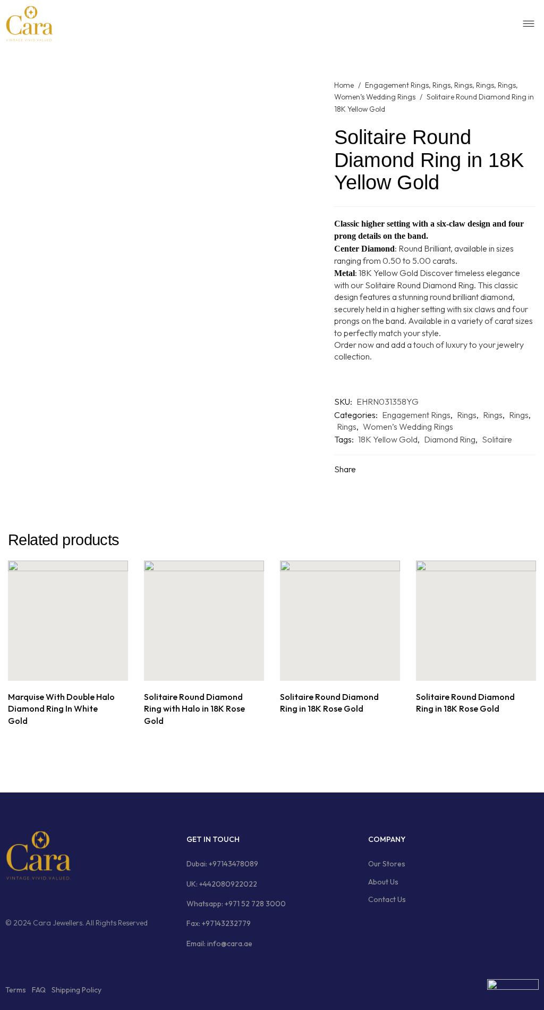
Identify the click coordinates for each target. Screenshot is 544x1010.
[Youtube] (69, 898)
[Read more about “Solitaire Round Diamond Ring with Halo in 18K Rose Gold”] (192, 669)
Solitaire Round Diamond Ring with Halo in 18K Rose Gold (194, 708)
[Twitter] (49, 898)
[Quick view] (80, 669)
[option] (68, 645)
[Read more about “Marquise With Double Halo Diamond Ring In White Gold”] (56, 669)
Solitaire (497, 439)
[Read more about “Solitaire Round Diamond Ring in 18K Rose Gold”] (328, 669)
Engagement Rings (397, 85)
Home (344, 85)
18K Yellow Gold (388, 439)
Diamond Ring (449, 439)
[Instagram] (29, 898)
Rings (441, 85)
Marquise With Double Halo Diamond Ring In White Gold (61, 708)
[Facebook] (9, 898)
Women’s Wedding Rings (374, 97)
